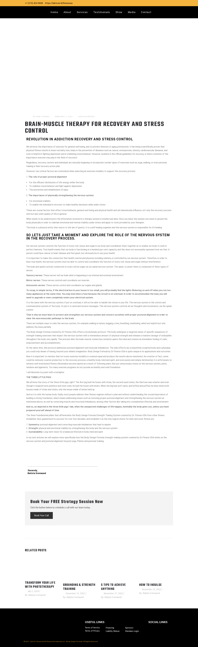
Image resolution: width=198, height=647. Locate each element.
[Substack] (156, 632)
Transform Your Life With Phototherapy (40, 584)
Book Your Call (41, 515)
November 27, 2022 (113, 593)
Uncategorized (86, 116)
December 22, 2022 (75, 593)
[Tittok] (144, 3)
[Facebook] (155, 3)
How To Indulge (150, 585)
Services (82, 12)
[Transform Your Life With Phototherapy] (42, 568)
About (67, 12)
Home (54, 12)
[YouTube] (160, 3)
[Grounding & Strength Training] (80, 569)
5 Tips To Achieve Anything (113, 587)
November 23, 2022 (151, 589)
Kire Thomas (42, 116)
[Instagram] (149, 3)
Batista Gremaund (37, 595)
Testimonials (101, 12)
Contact (146, 12)
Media (132, 12)
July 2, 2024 (33, 591)
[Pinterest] (171, 3)
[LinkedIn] (166, 3)
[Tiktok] (151, 628)
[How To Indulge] (156, 569)
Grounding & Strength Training (79, 587)
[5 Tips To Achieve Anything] (118, 569)
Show (119, 12)
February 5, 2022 (64, 116)
